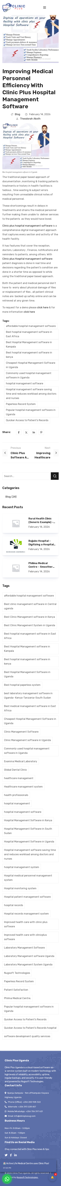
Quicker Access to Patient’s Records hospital (30, 1027)
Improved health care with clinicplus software (25, 937)
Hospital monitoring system (20, 888)
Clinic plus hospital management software (27, 225)
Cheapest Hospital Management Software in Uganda (30, 365)
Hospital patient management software (27, 896)
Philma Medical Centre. (17, 998)
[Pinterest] (41, 432)
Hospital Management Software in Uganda (29, 841)
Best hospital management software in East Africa (29, 334)
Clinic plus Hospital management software (27, 258)
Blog (17, 114)
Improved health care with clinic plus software (25, 924)
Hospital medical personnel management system (28, 877)
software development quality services (27, 1036)
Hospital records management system (26, 913)
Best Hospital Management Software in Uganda (27, 674)
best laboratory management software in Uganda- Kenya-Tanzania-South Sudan (28, 695)
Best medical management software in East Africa (30, 708)
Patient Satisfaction (16, 989)
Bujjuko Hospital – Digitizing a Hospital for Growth (41, 542)
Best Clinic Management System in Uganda (29, 625)
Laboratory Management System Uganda (28, 964)
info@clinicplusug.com (25, 1116)
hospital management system (21, 867)
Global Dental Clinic (15, 769)
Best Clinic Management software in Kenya (29, 616)
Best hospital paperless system (22, 684)
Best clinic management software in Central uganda (30, 606)
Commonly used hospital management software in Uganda (28, 375)
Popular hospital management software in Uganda (31, 412)
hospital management (17, 803)
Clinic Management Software (21, 731)
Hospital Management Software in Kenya (28, 820)
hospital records (13, 905)
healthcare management (18, 778)
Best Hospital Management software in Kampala (29, 344)
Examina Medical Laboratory (20, 761)
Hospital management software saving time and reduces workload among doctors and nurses (31, 394)
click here (42, 307)
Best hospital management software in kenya (29, 354)
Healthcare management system (23, 786)
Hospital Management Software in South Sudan (28, 831)
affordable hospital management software (31, 326)
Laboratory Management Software (24, 947)
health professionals (16, 795)
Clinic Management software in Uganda (27, 740)
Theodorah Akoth (30, 118)
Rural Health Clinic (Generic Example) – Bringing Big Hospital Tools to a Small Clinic (42, 520)
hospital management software (24, 383)
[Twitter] (26, 432)
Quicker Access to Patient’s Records (27, 420)
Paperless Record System (21, 404)
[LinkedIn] (33, 432)
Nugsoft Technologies (17, 972)
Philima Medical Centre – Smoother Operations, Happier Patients (41, 565)
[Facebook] (18, 432)
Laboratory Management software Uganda (29, 956)
